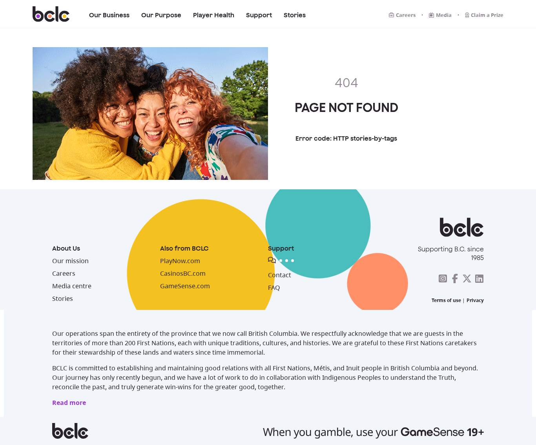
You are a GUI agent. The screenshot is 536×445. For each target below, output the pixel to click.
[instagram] (442, 278)
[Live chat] (326, 262)
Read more (69, 402)
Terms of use (446, 300)
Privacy (475, 300)
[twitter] (467, 278)
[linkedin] (479, 278)
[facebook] (454, 278)
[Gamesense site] (268, 431)
